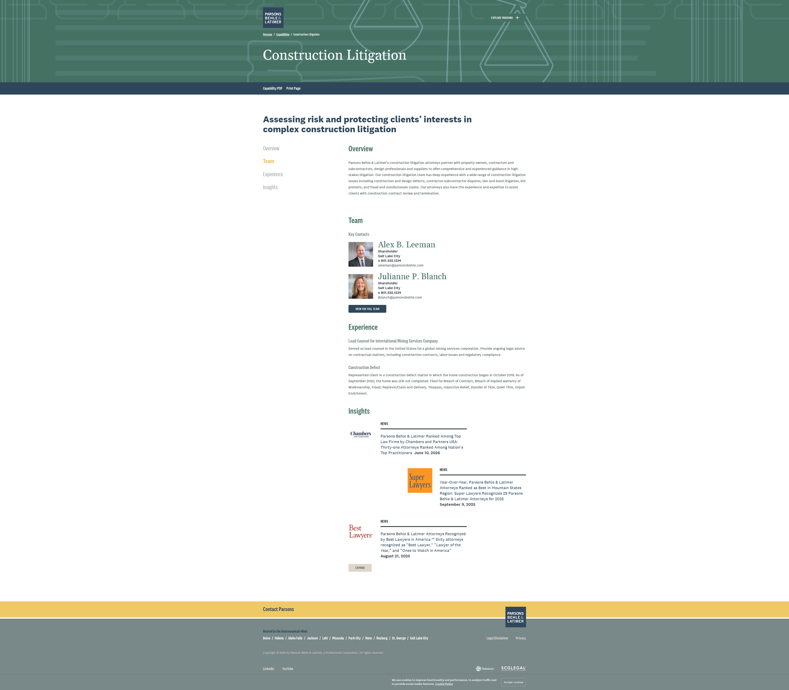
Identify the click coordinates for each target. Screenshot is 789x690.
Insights (270, 187)
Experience (273, 174)
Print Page (293, 88)
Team (268, 161)
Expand (360, 568)
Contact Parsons (278, 609)
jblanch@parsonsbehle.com (400, 297)
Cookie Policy (444, 684)
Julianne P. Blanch (412, 277)
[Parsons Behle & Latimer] (273, 17)
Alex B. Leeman (406, 245)
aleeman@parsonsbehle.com (400, 265)
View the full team (367, 309)
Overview (271, 148)
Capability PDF (272, 88)
